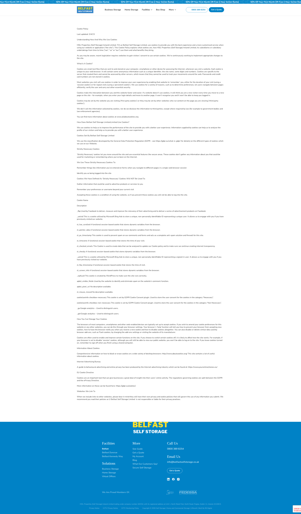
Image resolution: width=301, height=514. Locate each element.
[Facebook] (173, 479)
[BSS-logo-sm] (85, 7)
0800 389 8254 (175, 448)
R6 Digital (208, 508)
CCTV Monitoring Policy (130, 508)
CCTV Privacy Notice (110, 508)
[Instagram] (178, 479)
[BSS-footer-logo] (150, 422)
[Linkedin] (168, 479)
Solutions (108, 463)
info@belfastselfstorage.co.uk (183, 462)
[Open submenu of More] (175, 9)
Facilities (108, 443)
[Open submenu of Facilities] (151, 9)
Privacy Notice (94, 508)
